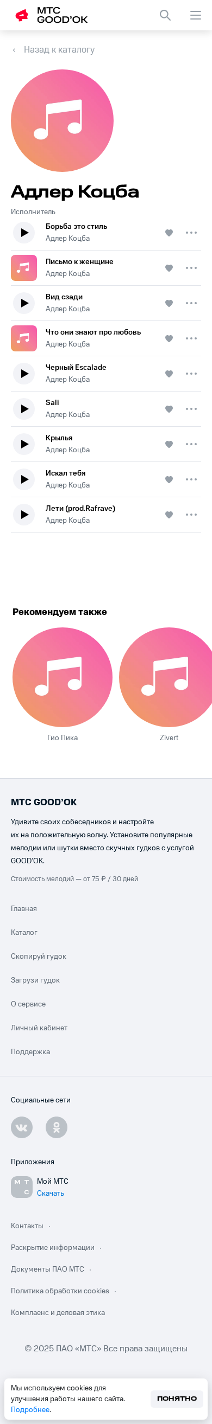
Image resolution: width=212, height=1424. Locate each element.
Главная (24, 909)
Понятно (177, 1398)
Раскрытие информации (53, 1247)
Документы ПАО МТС (47, 1269)
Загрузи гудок (35, 980)
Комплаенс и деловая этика (58, 1312)
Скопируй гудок (38, 956)
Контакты (27, 1226)
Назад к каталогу (59, 49)
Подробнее (30, 1410)
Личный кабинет (39, 1028)
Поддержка (30, 1052)
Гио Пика (62, 738)
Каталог (24, 932)
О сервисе (28, 1004)
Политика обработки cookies (60, 1291)
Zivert (169, 738)
